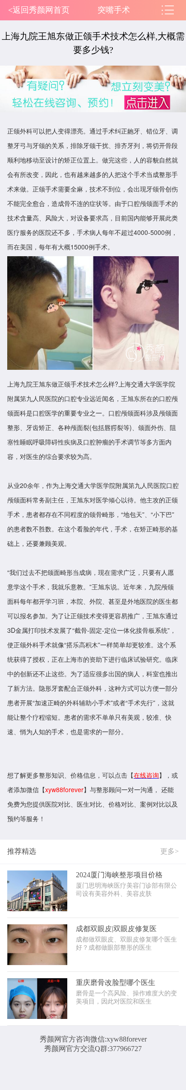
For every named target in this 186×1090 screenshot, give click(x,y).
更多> (169, 851)
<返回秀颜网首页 (39, 9)
